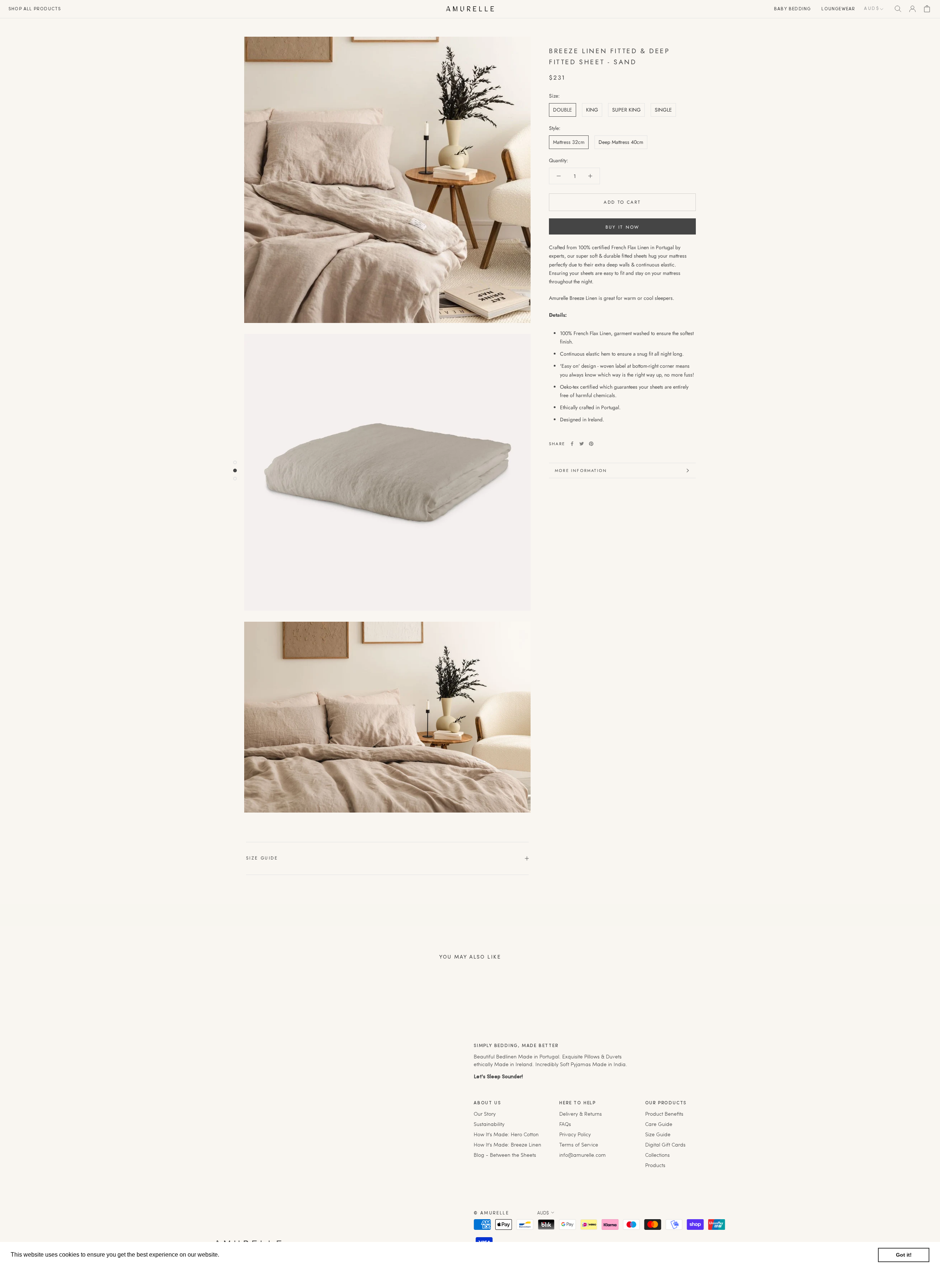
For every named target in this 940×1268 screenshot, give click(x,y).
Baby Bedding (792, 9)
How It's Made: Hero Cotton (506, 1134)
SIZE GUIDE (262, 858)
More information (581, 470)
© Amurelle (491, 1213)
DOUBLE (562, 109)
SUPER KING (626, 109)
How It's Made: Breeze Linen (507, 1144)
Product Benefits (664, 1113)
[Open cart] (927, 8)
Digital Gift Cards (665, 1144)
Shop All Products (34, 9)
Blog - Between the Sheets (505, 1154)
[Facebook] (572, 444)
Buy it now (622, 227)
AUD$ (871, 9)
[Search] (898, 9)
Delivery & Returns (580, 1113)
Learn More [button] (237, 1254)
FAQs (565, 1123)
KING (592, 109)
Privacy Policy (575, 1134)
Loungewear (838, 9)
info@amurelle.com (582, 1154)
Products (655, 1165)
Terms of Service (578, 1144)
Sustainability (489, 1123)
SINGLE (663, 109)
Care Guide (658, 1123)
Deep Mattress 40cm (621, 142)
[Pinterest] (591, 444)
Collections (657, 1154)
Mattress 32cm (569, 142)
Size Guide (657, 1134)
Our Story (485, 1113)
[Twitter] (581, 444)
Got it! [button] (904, 1255)
